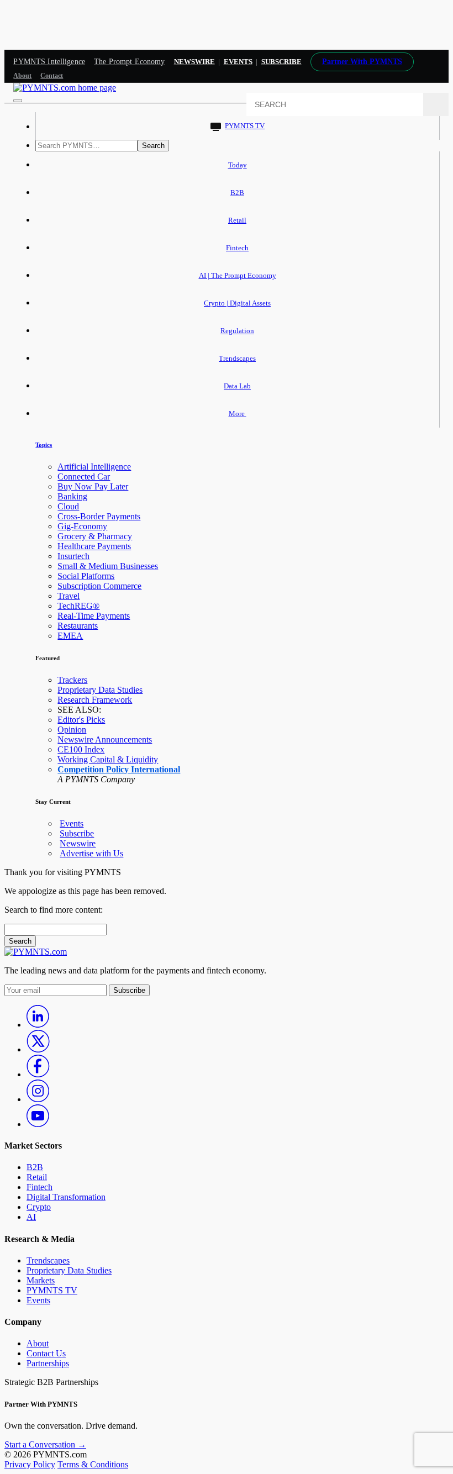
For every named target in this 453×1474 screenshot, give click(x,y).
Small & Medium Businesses (107, 566)
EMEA (70, 635)
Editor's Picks (81, 719)
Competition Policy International (118, 769)
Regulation (237, 331)
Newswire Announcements (104, 739)
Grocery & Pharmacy (94, 536)
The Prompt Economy (129, 61)
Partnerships (48, 1363)
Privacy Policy (29, 1464)
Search (153, 145)
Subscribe (77, 833)
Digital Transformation (66, 1197)
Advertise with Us (91, 853)
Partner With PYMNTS (362, 61)
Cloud (68, 506)
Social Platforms (85, 576)
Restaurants (77, 625)
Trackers (72, 680)
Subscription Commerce (99, 586)
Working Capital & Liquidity (107, 759)
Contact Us (46, 1353)
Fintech (237, 248)
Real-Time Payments (93, 615)
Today (237, 165)
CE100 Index (80, 749)
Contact (51, 76)
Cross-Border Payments (98, 516)
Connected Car (83, 476)
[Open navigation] (17, 100)
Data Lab (237, 386)
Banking (72, 496)
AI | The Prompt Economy (237, 275)
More (237, 413)
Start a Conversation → (45, 1444)
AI (31, 1217)
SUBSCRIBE (281, 61)
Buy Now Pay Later (92, 486)
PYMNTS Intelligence (49, 61)
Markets (41, 1280)
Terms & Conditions (92, 1464)
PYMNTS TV (245, 126)
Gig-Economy (82, 526)
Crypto (39, 1207)
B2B (237, 192)
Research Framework (94, 699)
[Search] (436, 104)
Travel (68, 596)
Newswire (194, 61)
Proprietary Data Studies (100, 689)
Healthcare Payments (94, 546)
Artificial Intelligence (94, 466)
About (22, 76)
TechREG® (78, 605)
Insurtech (73, 556)
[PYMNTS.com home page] (64, 87)
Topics (43, 444)
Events (238, 61)
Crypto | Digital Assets (237, 303)
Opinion (71, 729)
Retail (237, 220)
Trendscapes (237, 358)
